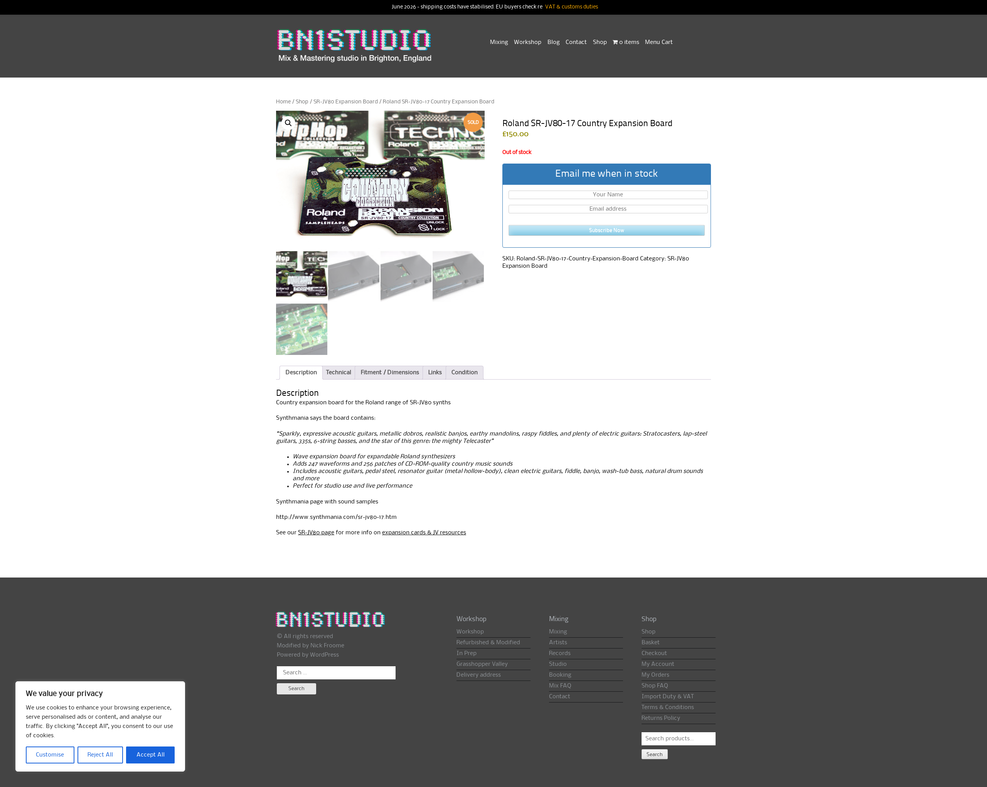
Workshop (527, 42)
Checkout (654, 653)
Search (655, 754)
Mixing (499, 42)
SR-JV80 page (316, 532)
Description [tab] (301, 372)
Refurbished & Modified (488, 642)
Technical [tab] (338, 372)
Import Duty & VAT (668, 696)
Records (560, 653)
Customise (50, 755)
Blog (553, 42)
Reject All (100, 755)
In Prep (466, 653)
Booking (560, 675)
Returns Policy (661, 718)
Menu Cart (659, 42)
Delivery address (478, 675)
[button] (288, 123)
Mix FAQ (560, 686)
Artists (558, 642)
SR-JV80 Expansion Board (345, 102)
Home (283, 102)
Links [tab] (435, 372)
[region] (100, 726)
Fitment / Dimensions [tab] (390, 372)
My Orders (655, 675)
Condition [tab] (464, 372)
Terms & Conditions (668, 707)
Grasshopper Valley (482, 664)
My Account (658, 664)
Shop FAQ (655, 686)
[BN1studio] (355, 50)
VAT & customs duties (571, 7)
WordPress (324, 655)
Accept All (150, 755)
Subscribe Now (606, 230)
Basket (651, 642)
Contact (576, 42)
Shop (600, 42)
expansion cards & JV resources (424, 532)
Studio (558, 664)
